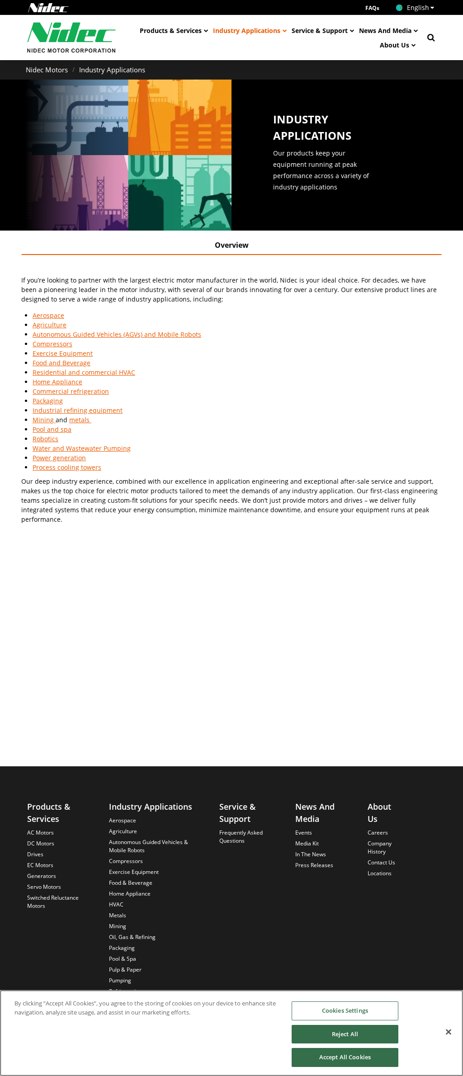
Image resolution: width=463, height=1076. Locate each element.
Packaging (48, 400)
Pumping (120, 980)
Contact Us (381, 862)
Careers (378, 832)
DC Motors (40, 843)
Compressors (52, 344)
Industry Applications (246, 30)
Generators (41, 876)
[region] (231, 1033)
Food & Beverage (130, 883)
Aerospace (48, 315)
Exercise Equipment (63, 353)
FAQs (372, 8)
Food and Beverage (61, 363)
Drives (35, 854)
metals (80, 419)
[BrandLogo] (71, 37)
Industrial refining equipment (78, 410)
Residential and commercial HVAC (84, 372)
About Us (394, 45)
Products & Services (171, 30)
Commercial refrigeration (71, 391)
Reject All (345, 1034)
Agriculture (49, 325)
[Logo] (48, 7)
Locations (380, 873)
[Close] (448, 1032)
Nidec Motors (47, 69)
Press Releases (314, 865)
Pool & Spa (122, 959)
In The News (310, 854)
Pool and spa (52, 429)
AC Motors (40, 832)
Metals (117, 915)
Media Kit (307, 843)
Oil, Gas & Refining (132, 937)
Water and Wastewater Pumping (82, 448)
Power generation (59, 457)
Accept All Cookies (345, 1057)
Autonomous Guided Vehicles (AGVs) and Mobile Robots (117, 334)
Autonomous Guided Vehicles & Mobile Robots (148, 846)
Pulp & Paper (125, 969)
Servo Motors (44, 887)
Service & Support (320, 30)
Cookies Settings (345, 1010)
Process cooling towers (67, 467)
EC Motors (40, 865)
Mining (44, 419)
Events (303, 832)
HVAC (116, 904)
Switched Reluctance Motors (53, 902)
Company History (380, 847)
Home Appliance (57, 382)
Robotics (45, 438)
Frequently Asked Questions (241, 837)
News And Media (385, 30)
